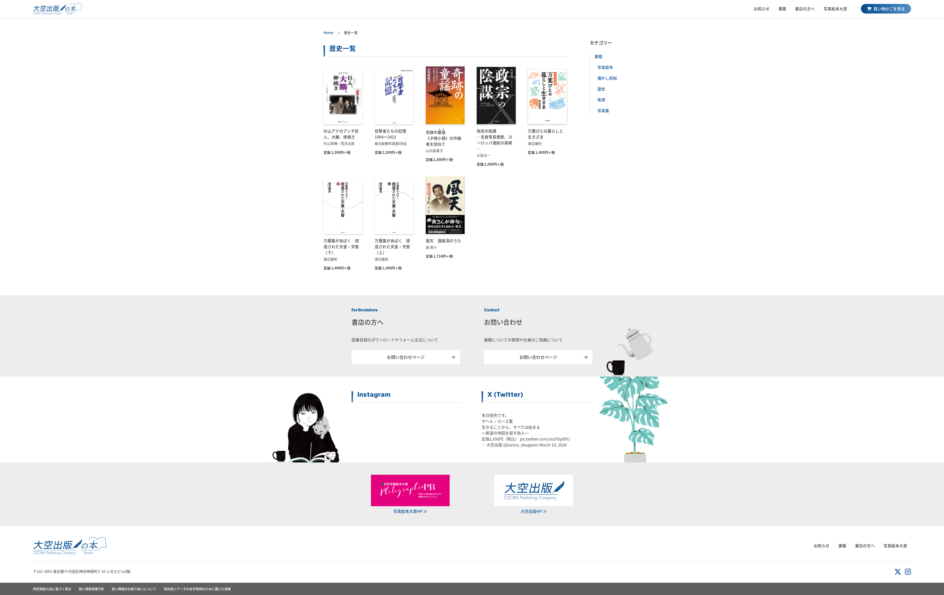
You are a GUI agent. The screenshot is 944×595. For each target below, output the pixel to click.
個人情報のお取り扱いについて (134, 588)
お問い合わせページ (406, 357)
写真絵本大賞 (835, 9)
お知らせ (761, 9)
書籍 (782, 9)
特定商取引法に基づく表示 (52, 588)
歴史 (601, 89)
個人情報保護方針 (91, 588)
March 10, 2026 (553, 445)
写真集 (603, 110)
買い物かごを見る (888, 9)
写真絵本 (605, 67)
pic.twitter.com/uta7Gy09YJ (545, 439)
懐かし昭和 (607, 78)
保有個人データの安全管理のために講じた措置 (197, 588)
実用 (601, 100)
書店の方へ (805, 9)
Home (328, 32)
